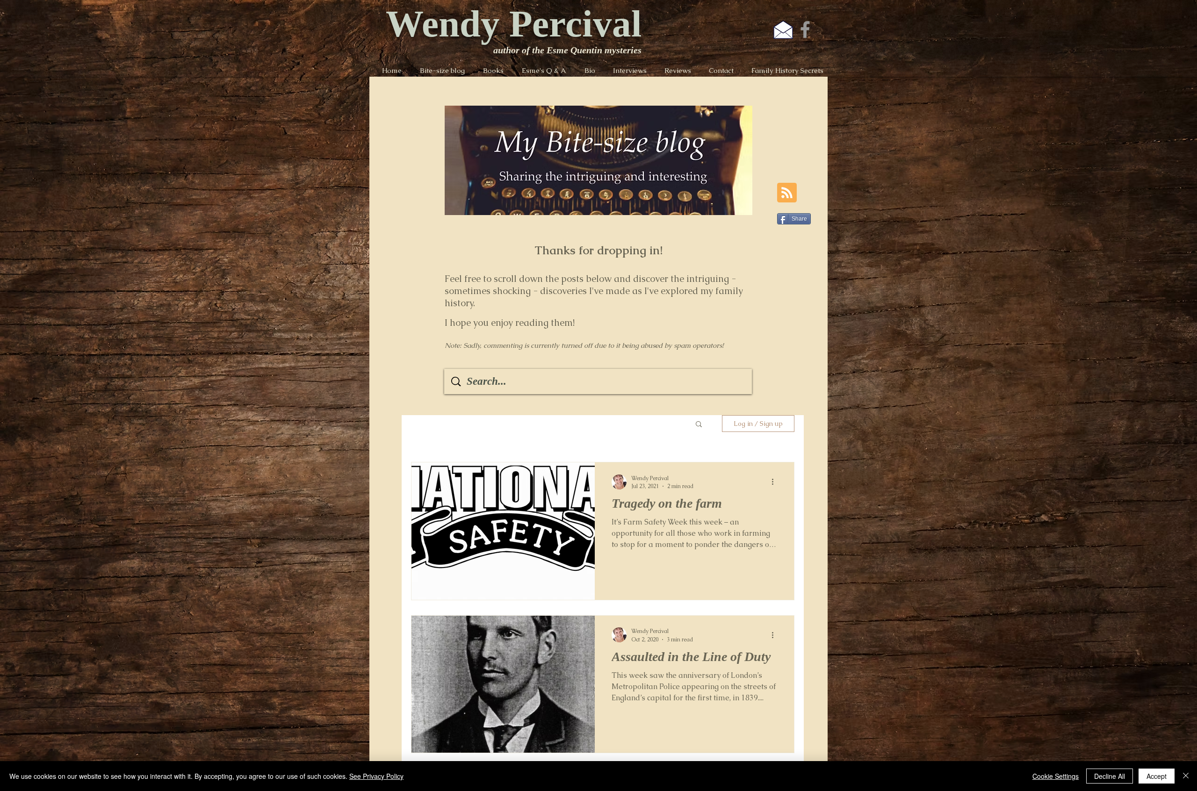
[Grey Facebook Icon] (805, 29)
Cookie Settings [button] (1055, 776)
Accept (1157, 776)
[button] (698, 425)
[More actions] (775, 482)
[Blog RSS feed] (787, 193)
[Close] (1185, 776)
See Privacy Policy (376, 776)
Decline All (1109, 776)
